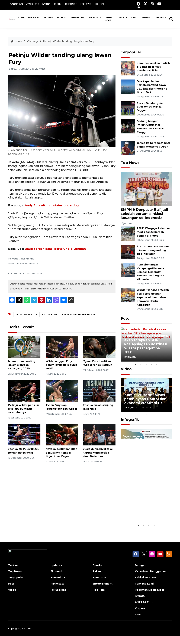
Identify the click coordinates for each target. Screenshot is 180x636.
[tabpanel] (146, 345)
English (46, 3)
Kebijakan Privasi (146, 577)
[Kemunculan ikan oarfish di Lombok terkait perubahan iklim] (128, 68)
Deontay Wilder (26, 314)
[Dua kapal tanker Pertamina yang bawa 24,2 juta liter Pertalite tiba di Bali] (128, 86)
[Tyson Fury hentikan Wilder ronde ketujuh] (99, 346)
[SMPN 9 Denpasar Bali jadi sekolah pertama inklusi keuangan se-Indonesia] (146, 188)
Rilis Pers (99, 3)
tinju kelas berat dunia (78, 314)
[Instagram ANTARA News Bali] (152, 3)
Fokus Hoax (108, 19)
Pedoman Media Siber (149, 589)
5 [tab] (157, 364)
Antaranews (16, 3)
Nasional (33, 17)
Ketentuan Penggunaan (151, 571)
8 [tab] (162, 410)
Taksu (134, 17)
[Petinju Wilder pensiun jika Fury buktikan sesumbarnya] (24, 390)
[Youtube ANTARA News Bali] (159, 3)
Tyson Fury (49, 314)
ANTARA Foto (144, 602)
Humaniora (77, 17)
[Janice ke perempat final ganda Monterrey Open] (128, 148)
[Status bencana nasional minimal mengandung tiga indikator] (128, 251)
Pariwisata (94, 17)
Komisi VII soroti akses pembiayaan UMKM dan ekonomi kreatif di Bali (145, 399)
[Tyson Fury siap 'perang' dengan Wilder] (62, 390)
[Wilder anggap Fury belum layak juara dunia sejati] (62, 346)
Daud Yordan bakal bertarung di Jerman (55, 248)
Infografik (130, 419)
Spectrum (99, 577)
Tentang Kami (144, 583)
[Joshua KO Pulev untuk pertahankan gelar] (24, 434)
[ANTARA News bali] (12, 19)
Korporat (141, 608)
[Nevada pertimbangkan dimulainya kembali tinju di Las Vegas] (62, 434)
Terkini (57, 3)
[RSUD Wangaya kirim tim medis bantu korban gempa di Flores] (128, 233)
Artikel (146, 17)
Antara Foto (32, 3)
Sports (97, 565)
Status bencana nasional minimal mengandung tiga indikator (153, 250)
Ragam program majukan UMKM (138, 511)
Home (21, 17)
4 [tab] (151, 364)
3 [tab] (146, 364)
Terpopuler (70, 3)
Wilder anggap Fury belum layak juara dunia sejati (61, 365)
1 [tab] (135, 364)
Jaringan (140, 565)
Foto (125, 318)
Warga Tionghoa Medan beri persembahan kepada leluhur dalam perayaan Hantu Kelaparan (153, 297)
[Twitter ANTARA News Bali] (145, 3)
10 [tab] (146, 415)
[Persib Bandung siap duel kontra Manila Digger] (128, 108)
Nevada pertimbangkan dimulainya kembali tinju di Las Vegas (61, 452)
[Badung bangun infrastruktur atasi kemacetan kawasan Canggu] (128, 126)
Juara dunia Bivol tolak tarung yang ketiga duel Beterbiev (98, 452)
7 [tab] (157, 410)
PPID (138, 614)
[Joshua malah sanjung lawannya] (99, 390)
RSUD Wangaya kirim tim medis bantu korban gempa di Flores (153, 232)
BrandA (140, 596)
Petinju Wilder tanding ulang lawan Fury (68, 41)
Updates (48, 17)
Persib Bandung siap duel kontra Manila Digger (150, 107)
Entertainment (102, 583)
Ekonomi (62, 17)
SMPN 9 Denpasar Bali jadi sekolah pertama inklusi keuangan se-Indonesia (144, 213)
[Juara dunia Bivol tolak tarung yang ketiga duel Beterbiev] (99, 434)
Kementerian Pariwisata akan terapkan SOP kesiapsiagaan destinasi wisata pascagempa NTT (146, 344)
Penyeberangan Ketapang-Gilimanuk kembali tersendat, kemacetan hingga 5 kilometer (150, 272)
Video (126, 369)
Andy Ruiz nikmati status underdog (52, 205)
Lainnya (159, 17)
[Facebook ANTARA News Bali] (138, 3)
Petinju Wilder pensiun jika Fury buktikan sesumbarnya (23, 408)
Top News (85, 3)
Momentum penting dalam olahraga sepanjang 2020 (21, 365)
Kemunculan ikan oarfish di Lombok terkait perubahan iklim (153, 67)
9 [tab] (167, 410)
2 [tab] (141, 364)
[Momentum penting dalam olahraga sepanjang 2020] (24, 346)
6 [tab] (151, 410)
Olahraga (121, 17)
